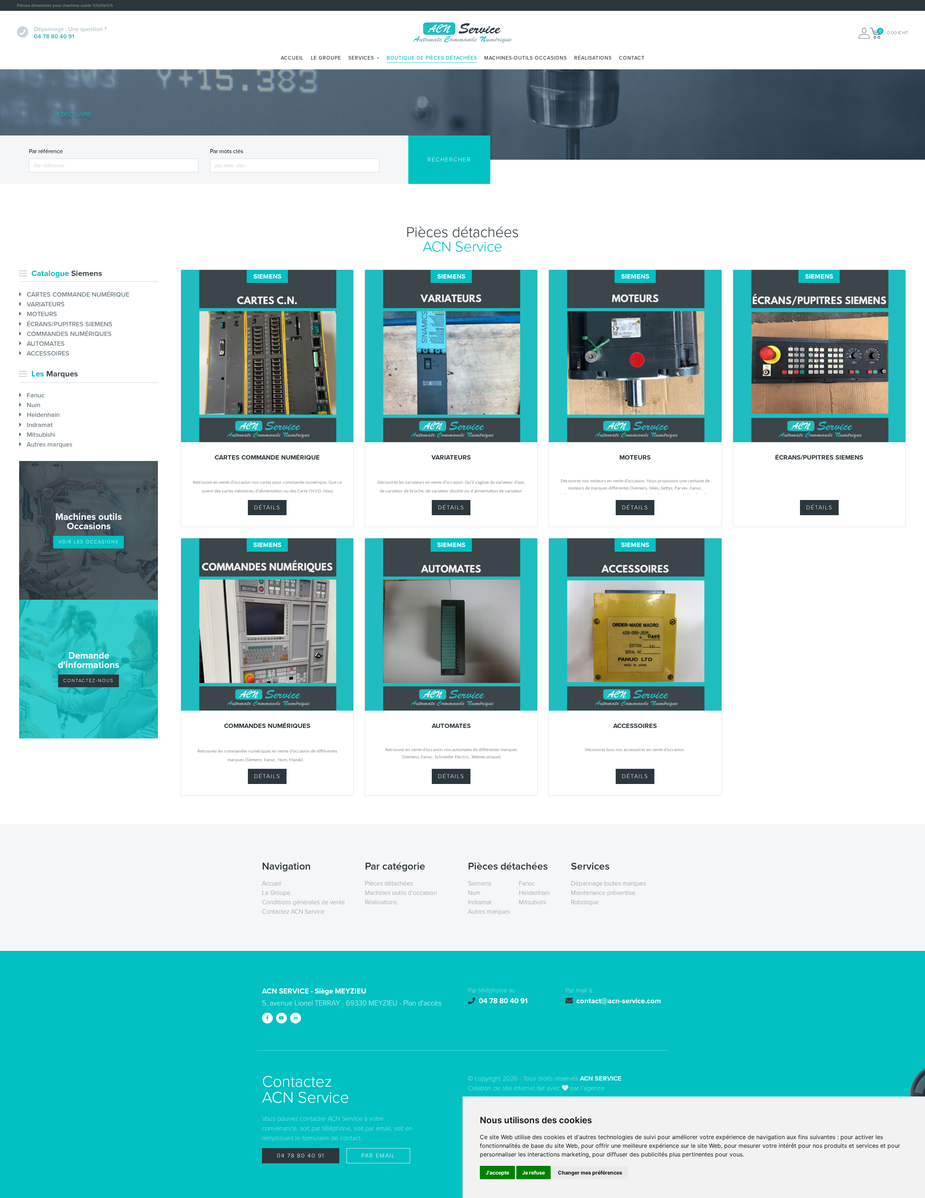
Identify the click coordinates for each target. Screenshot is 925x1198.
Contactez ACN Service (293, 911)
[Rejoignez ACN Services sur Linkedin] (295, 1018)
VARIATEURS (45, 304)
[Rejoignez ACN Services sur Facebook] (267, 1018)
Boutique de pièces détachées (432, 58)
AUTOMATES (45, 344)
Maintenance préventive (603, 893)
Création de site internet (501, 1088)
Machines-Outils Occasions (525, 58)
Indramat (39, 425)
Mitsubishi (40, 435)
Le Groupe (326, 58)
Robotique (585, 902)
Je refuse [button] (533, 1172)
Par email (378, 1155)
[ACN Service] (462, 33)
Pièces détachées (389, 883)
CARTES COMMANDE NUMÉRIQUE (77, 294)
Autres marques (48, 444)
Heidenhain (42, 415)
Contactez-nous (88, 681)
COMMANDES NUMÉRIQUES (68, 334)
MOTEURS (41, 314)
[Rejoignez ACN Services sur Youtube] (281, 1018)
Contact (632, 58)
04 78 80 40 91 (300, 1155)
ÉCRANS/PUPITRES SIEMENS (68, 324)
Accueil (292, 58)
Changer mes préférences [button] (590, 1172)
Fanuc (34, 395)
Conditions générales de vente (303, 902)
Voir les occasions (89, 542)
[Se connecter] (864, 33)
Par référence (46, 151)
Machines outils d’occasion (401, 893)
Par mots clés (226, 151)
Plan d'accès (422, 1003)
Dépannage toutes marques (608, 883)
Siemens (479, 883)
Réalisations (593, 58)
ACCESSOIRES (47, 353)
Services (361, 58)
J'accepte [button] (497, 1172)
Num (32, 405)
